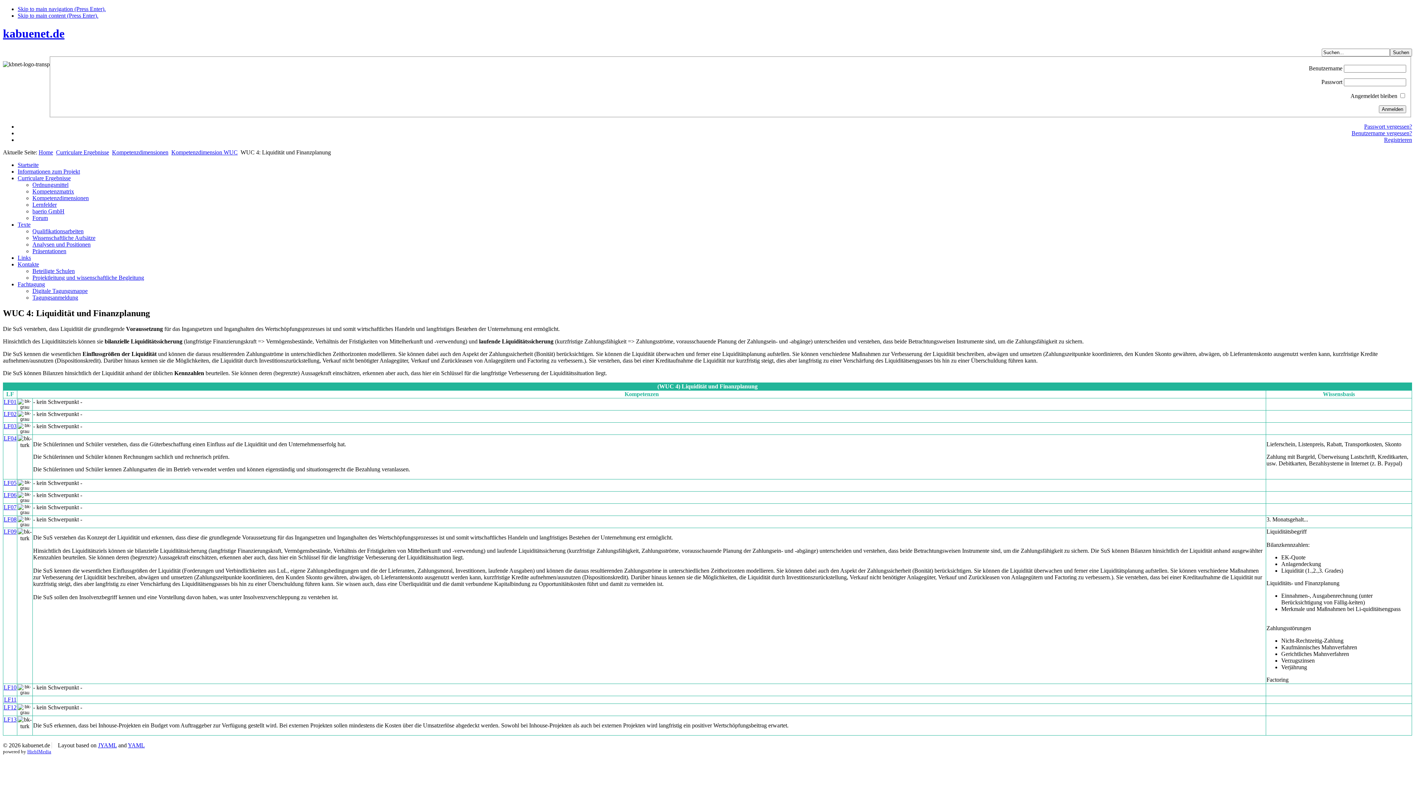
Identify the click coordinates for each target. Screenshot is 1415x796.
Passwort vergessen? (1388, 126)
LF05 (10, 483)
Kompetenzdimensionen (140, 152)
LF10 (10, 687)
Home (46, 152)
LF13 (10, 719)
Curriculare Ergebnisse (82, 152)
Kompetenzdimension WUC (204, 152)
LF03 (10, 426)
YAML (136, 745)
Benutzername (1325, 68)
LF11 (10, 699)
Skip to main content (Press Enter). (58, 16)
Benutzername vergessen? (1382, 133)
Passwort (1331, 82)
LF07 (10, 507)
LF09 (10, 531)
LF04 (10, 438)
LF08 (10, 519)
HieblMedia (39, 751)
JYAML (107, 745)
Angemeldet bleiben (1374, 96)
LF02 (10, 414)
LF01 (10, 402)
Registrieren (1398, 140)
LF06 (10, 495)
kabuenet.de (33, 33)
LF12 (10, 707)
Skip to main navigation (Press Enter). (62, 9)
